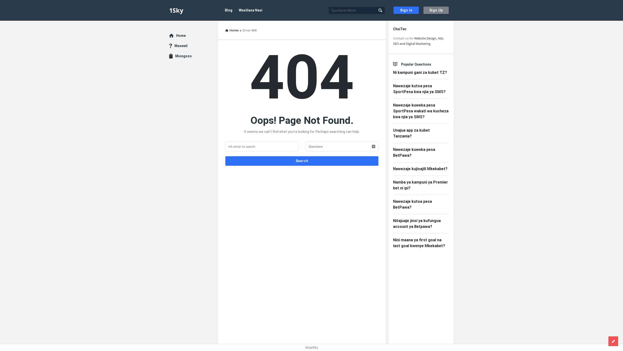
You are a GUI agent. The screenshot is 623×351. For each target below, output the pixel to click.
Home (181, 36)
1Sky (176, 10)
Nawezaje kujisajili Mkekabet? (420, 168)
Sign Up (436, 10)
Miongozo (183, 56)
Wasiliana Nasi (250, 10)
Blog (228, 10)
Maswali (181, 46)
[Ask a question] (613, 341)
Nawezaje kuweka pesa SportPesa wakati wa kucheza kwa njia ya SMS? (421, 111)
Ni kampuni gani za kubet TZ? (420, 72)
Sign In (406, 10)
